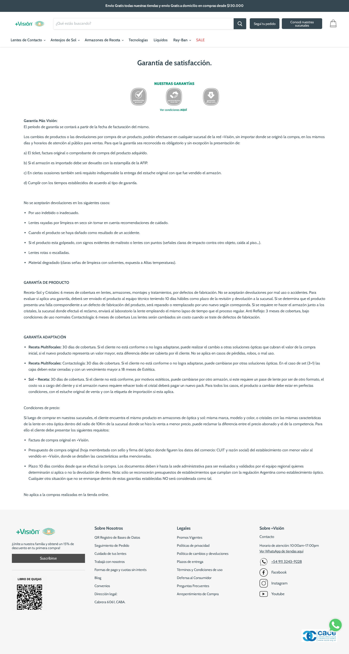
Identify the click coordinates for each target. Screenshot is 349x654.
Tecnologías (138, 40)
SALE (200, 40)
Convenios (102, 586)
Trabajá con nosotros (109, 562)
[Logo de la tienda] (29, 21)
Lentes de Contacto (27, 40)
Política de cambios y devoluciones (202, 553)
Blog (97, 578)
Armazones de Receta (103, 40)
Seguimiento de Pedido (111, 545)
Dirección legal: (105, 594)
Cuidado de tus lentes (110, 553)
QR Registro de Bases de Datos (117, 537)
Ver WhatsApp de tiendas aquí (281, 551)
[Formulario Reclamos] (29, 610)
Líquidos (161, 40)
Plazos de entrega (190, 562)
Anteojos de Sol (64, 40)
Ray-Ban (181, 40)
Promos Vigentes (189, 537)
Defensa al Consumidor (194, 578)
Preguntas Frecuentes (193, 586)
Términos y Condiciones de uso (199, 570)
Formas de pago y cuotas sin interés (120, 570)
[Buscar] (240, 23)
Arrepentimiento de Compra (198, 594)
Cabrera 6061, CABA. (109, 602)
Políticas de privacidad (193, 545)
